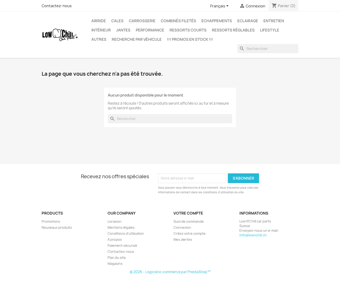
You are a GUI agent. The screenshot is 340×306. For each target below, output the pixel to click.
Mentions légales (121, 227)
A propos (115, 239)
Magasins (115, 263)
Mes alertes (182, 239)
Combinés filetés (178, 20)
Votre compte (188, 213)
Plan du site (117, 257)
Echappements (216, 20)
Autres (98, 39)
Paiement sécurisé (122, 245)
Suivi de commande (188, 221)
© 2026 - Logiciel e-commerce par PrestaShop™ (170, 271)
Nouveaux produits (57, 227)
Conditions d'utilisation (126, 233)
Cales (117, 20)
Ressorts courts (188, 30)
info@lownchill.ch (253, 235)
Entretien (273, 20)
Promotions (51, 221)
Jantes (123, 30)
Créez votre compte (189, 233)
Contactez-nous (57, 5)
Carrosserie (142, 20)
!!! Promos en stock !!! (190, 39)
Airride (98, 20)
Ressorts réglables (233, 30)
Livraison (114, 221)
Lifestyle (269, 30)
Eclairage (247, 20)
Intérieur (101, 30)
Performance (150, 30)
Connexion (182, 227)
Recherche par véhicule (137, 39)
